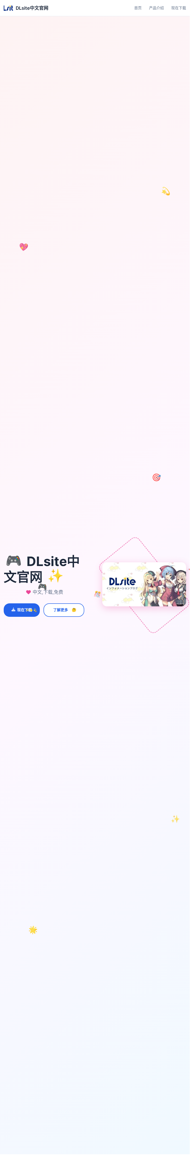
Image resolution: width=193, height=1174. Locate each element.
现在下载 (178, 8)
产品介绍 (156, 8)
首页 (138, 8)
